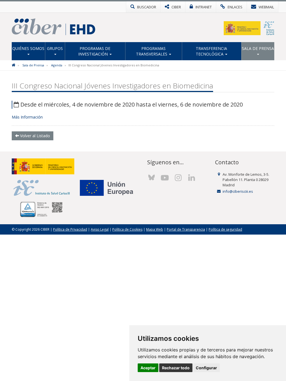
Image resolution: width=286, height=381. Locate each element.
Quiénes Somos (28, 48)
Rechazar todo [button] (176, 367)
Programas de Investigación (94, 51)
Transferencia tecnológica (211, 51)
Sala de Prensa (258, 48)
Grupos (55, 48)
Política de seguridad (225, 229)
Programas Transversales (152, 51)
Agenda (56, 65)
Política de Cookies (127, 229)
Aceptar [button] (148, 367)
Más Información (27, 117)
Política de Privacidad (70, 229)
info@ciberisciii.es (238, 191)
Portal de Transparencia (186, 229)
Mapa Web (154, 229)
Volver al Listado (34, 135)
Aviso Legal (100, 229)
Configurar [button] (206, 367)
